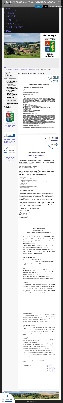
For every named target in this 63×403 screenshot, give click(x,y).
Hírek (7, 74)
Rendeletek (11, 80)
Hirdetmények (11, 82)
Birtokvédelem (12, 94)
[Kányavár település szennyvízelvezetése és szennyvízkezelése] (10, 135)
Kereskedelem (11, 87)
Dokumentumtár (15, 69)
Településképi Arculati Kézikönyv (11, 92)
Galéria (7, 104)
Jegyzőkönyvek (12, 81)
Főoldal (8, 72)
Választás (8, 106)
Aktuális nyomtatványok (23, 69)
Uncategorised (32, 69)
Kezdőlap (9, 69)
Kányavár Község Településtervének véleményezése (9, 125)
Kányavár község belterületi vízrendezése (10, 159)
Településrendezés (13, 88)
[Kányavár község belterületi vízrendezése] (10, 150)
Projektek (8, 107)
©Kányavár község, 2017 (31, 401)
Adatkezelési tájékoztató (56, 6)
